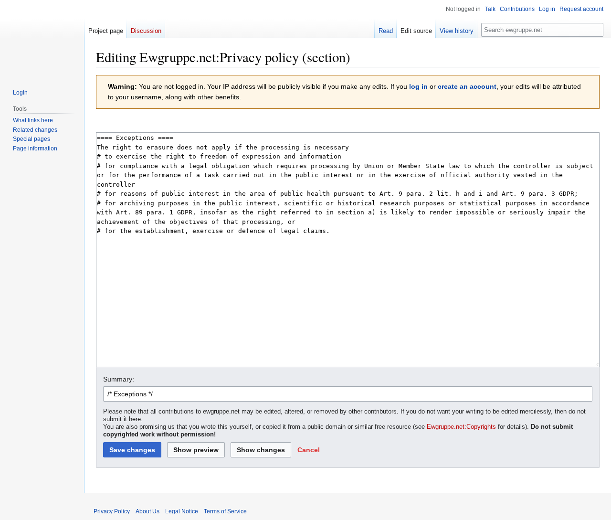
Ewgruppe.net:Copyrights (461, 427)
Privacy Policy (112, 511)
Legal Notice (181, 511)
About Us (147, 511)
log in (418, 86)
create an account (467, 86)
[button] (308, 449)
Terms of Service (225, 511)
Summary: (118, 379)
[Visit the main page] (42, 38)
